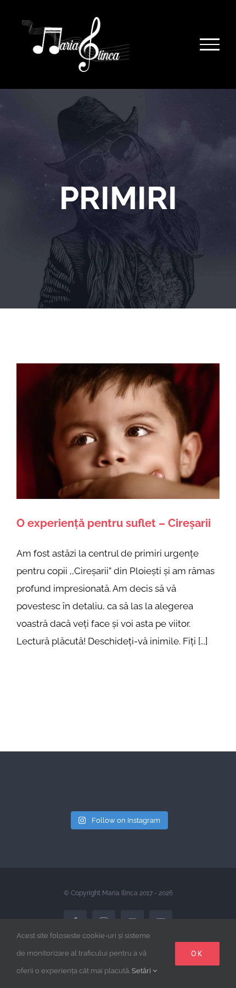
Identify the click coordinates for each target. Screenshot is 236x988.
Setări (142, 971)
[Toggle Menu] (210, 44)
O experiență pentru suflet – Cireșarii (113, 523)
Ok (197, 953)
